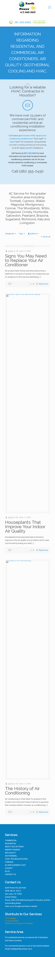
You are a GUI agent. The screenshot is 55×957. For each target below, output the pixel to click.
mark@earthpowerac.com (21, 949)
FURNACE (9, 862)
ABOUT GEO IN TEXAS (14, 846)
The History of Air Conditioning (22, 790)
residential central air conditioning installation (27, 124)
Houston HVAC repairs (32, 135)
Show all (46, 237)
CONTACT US (10, 874)
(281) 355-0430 (29, 153)
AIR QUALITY (10, 853)
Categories (9, 233)
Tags (21, 233)
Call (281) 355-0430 (27, 171)
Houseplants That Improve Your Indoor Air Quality (25, 527)
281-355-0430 (22, 22)
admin (10, 251)
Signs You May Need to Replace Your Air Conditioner (26, 260)
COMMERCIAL (11, 840)
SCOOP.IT (9, 868)
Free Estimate (39, 22)
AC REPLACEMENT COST (15, 865)
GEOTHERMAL (11, 856)
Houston (39, 900)
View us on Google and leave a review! (21, 906)
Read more (43, 284)
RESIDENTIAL (10, 843)
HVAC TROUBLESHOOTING (16, 859)
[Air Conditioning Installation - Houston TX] (27, 7)
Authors (33, 233)
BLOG (7, 871)
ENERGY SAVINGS (12, 850)
